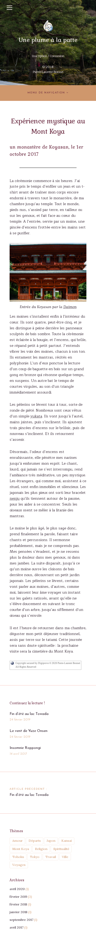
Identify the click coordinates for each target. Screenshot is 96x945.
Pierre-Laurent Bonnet (48, 72)
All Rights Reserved (25, 667)
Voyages (19, 865)
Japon (51, 841)
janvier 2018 (18, 912)
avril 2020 (17, 889)
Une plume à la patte (48, 39)
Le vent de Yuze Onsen (28, 731)
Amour (17, 841)
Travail (50, 857)
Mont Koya (20, 849)
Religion (41, 849)
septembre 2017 (21, 920)
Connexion (57, 56)
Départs (35, 841)
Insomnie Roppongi (25, 748)
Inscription (39, 56)
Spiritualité (61, 849)
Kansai (66, 841)
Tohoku (18, 857)
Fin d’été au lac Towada (29, 714)
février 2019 (18, 897)
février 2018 (18, 904)
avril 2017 (16, 927)
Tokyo (34, 857)
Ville (65, 857)
